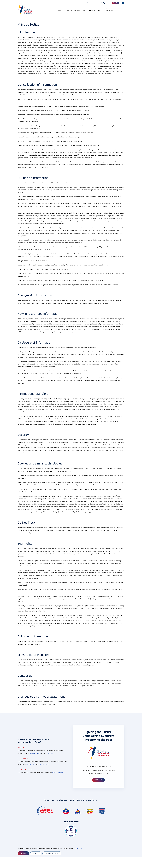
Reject (35, 853)
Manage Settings (52, 853)
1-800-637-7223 (43, 764)
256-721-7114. (49, 753)
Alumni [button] (91, 10)
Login (89, 3)
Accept (23, 853)
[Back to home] (25, 10)
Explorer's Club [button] (79, 10)
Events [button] (68, 10)
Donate (115, 3)
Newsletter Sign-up (101, 3)
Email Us (98, 780)
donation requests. (57, 773)
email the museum (35, 753)
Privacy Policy (79, 848)
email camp (30, 764)
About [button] (60, 10)
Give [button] (98, 10)
